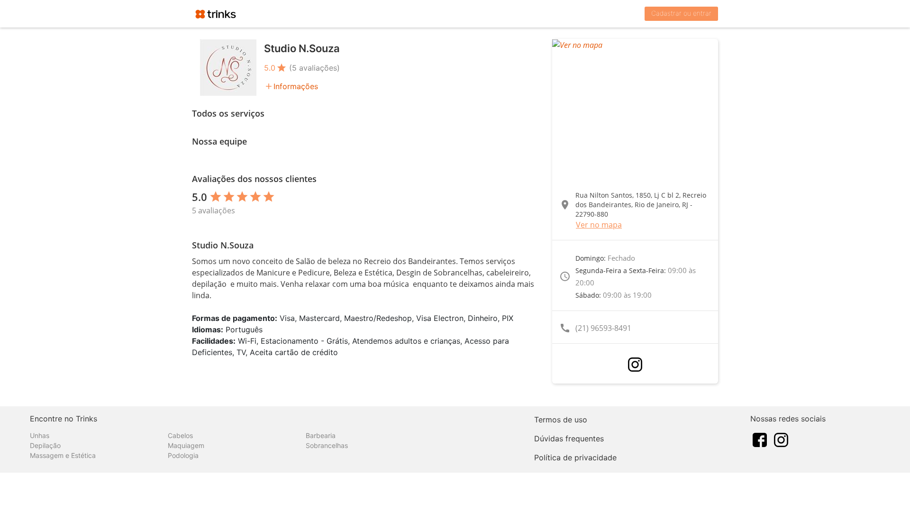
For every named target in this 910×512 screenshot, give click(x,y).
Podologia (183, 455)
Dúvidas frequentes (569, 438)
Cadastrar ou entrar (681, 13)
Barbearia (321, 435)
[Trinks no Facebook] (759, 439)
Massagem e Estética (63, 455)
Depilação (45, 445)
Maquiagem (186, 445)
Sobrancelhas (327, 445)
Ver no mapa (599, 224)
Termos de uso (560, 419)
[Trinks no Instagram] (781, 439)
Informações (295, 86)
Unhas (39, 435)
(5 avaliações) (314, 68)
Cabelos (180, 435)
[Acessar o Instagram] (635, 364)
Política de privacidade (575, 457)
